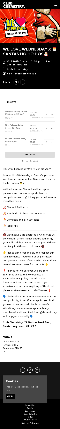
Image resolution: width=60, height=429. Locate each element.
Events (30, 408)
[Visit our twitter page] (16, 82)
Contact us (30, 411)
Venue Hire (30, 405)
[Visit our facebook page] (22, 82)
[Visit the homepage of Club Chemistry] (14, 4)
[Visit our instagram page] (30, 370)
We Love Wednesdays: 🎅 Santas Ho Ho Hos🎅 (30, 51)
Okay (10, 396)
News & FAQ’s (30, 414)
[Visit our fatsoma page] (37, 370)
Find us (30, 417)
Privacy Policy (30, 420)
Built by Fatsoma (30, 423)
